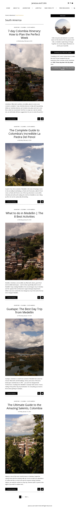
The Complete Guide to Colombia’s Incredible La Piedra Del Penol (24, 133)
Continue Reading (11, 119)
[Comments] (42, 118)
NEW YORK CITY (49, 8)
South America (31, 27)
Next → (27, 497)
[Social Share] (38, 118)
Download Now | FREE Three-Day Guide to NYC (63, 68)
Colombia (23, 27)
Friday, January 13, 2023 (25, 411)
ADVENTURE (26, 8)
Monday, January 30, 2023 (25, 220)
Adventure (12, 15)
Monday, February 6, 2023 (25, 140)
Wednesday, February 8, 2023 (25, 41)
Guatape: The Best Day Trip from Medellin (24, 310)
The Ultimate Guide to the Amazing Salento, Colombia (24, 406)
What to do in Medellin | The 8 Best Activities (24, 214)
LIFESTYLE (38, 8)
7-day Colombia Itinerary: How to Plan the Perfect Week (24, 34)
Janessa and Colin (39, 3)
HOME (8, 8)
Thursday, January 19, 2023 (25, 315)
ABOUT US (16, 8)
